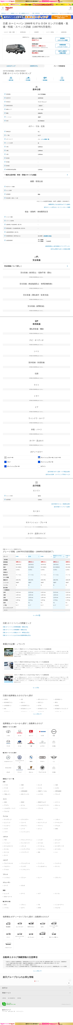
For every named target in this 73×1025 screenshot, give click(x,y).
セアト (23, 907)
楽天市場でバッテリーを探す (62, 506)
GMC (56, 828)
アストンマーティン (26, 840)
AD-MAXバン (58, 699)
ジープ (23, 828)
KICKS (57, 705)
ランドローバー (25, 843)
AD (22, 699)
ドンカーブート (59, 904)
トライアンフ (25, 852)
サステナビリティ (20, 1011)
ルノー (40, 877)
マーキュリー (59, 822)
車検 (36, 32)
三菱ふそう (7, 794)
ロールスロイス (8, 846)
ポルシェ (57, 805)
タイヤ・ (50, 32)
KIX (5, 708)
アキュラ (57, 794)
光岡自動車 (24, 791)
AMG (5, 802)
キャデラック (8, 819)
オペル (23, 805)
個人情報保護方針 (11, 998)
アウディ (6, 805)
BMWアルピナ (42, 802)
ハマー (6, 832)
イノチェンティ (25, 869)
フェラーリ (58, 863)
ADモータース (8, 896)
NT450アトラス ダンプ (61, 708)
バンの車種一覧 (45, 139)
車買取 (23, 32)
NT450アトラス (42, 708)
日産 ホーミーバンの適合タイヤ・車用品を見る (16, 632)
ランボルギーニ (42, 866)
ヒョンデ (6, 893)
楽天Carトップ (5, 13)
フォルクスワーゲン (43, 805)
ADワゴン (41, 702)
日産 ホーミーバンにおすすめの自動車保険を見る (17, 635)
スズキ (57, 788)
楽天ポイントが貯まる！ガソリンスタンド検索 (57, 207)
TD (39, 904)
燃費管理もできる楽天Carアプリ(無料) (59, 204)
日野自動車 (58, 791)
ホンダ (40, 785)
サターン (40, 819)
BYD (5, 904)
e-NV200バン (8, 705)
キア (39, 893)
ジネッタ (23, 846)
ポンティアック (42, 822)
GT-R (39, 705)
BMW (22, 802)
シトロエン (7, 877)
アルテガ (6, 811)
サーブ (6, 885)
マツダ (6, 788)
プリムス (57, 825)
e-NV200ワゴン (25, 705)
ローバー (57, 843)
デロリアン (24, 825)
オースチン (58, 849)
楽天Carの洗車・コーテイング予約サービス (58, 474)
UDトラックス (25, 794)
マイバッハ (24, 808)
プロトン (23, 904)
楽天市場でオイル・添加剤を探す (60, 504)
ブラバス (40, 808)
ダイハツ (6, 791)
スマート (57, 802)
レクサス (40, 794)
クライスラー (25, 819)
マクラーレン (42, 849)
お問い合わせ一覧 (11, 1011)
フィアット (41, 863)
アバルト (6, 869)
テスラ (6, 828)
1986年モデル (54, 13)
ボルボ (23, 885)
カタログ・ (9, 32)
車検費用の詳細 (47, 236)
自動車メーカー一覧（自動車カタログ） (20, 13)
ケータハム (41, 846)
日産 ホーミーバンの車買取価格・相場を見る (15, 627)
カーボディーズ (59, 846)
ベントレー (7, 843)
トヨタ (6, 785)
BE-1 (56, 702)
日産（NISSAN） (36, 13)
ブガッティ (58, 877)
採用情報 (19, 998)
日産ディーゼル (42, 791)
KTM (39, 907)
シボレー (57, 819)
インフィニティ (25, 832)
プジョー (23, 877)
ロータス (40, 843)
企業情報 (4, 998)
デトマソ (57, 866)
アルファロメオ (8, 863)
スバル (40, 788)
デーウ (23, 893)
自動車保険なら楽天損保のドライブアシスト (57, 246)
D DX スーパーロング (57, 556)
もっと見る (35, 615)
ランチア (23, 866)
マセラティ (7, 866)
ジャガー (40, 840)
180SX (6, 699)
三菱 (56, 785)
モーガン (6, 849)
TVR (5, 840)
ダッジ (40, 828)
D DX (17, 556)
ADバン (23, 702)
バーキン (6, 907)
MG (39, 852)
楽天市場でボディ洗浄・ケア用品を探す (59, 471)
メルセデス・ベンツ (9, 808)
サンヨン (57, 893)
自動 (63, 32)
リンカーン (7, 825)
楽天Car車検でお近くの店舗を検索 (60, 249)
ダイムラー (58, 840)
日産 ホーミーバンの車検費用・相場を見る (15, 629)
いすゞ (23, 788)
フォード (23, 822)
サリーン (40, 825)
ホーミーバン (46, 13)
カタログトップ (11, 66)
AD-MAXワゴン (8, 702)
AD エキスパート (43, 699)
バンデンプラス (25, 849)
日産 (22, 785)
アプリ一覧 (4, 1011)
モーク (6, 855)
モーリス (6, 852)
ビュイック (7, 822)
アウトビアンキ (25, 863)
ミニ (56, 808)
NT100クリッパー (26, 708)
